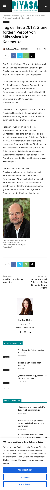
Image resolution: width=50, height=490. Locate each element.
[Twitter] (20, 55)
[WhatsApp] (26, 55)
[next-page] (8, 388)
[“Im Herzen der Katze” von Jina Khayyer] (9, 353)
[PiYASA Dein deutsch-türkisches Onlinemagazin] (25, 6)
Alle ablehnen (25, 484)
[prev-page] (4, 388)
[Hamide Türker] (4, 49)
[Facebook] (13, 55)
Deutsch (15, 16)
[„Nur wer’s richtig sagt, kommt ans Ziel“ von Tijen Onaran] (9, 379)
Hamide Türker (13, 49)
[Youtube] (30, 332)
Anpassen (25, 477)
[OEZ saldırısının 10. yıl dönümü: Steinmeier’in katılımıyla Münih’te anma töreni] (9, 424)
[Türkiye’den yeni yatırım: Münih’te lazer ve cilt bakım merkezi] (9, 410)
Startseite (6, 16)
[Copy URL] (32, 55)
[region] (25, 464)
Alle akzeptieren (25, 470)
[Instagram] (25, 332)
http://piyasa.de (25, 324)
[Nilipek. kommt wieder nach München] (9, 366)
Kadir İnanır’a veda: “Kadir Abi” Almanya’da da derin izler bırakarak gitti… (32, 437)
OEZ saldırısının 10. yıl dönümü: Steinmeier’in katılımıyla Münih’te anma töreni (31, 423)
